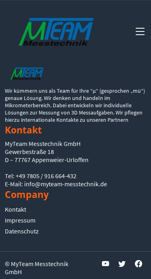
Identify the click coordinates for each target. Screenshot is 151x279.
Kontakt (15, 209)
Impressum (20, 220)
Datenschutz (22, 231)
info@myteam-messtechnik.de (65, 184)
